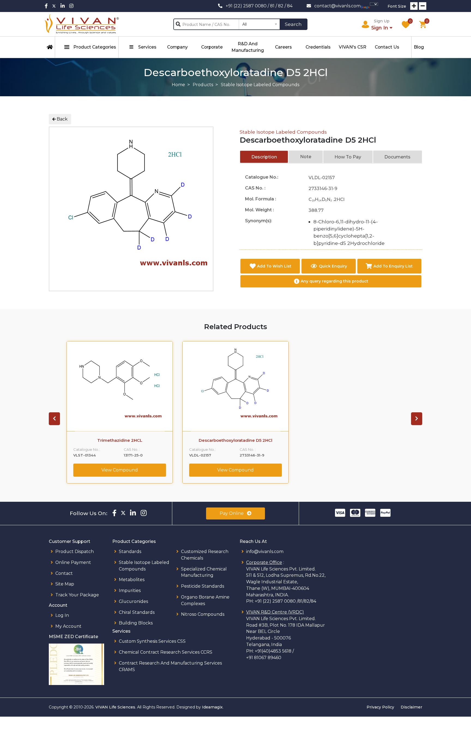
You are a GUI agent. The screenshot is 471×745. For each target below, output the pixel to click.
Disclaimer (411, 707)
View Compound (119, 470)
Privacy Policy (380, 707)
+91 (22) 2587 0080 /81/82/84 (285, 601)
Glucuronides (133, 601)
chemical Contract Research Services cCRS (165, 652)
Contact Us (387, 47)
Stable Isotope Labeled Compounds (283, 132)
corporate (212, 47)
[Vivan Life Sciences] (82, 24)
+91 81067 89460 (263, 657)
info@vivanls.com (264, 551)
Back (62, 119)
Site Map (64, 584)
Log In (62, 615)
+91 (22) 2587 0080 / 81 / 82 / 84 (259, 5)
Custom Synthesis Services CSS (152, 641)
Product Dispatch (74, 551)
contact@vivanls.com (337, 5)
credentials (318, 47)
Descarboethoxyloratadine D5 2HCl (235, 440)
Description (264, 157)
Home (178, 84)
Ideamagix (212, 707)
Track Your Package (77, 594)
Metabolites (131, 579)
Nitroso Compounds (202, 614)
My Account (68, 626)
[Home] (50, 47)
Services (147, 47)
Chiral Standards (137, 612)
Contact (64, 573)
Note (305, 156)
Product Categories (94, 47)
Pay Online (232, 513)
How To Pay (347, 157)
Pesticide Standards (202, 586)
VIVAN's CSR (352, 47)
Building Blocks (136, 623)
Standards (130, 551)
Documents (397, 157)
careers (283, 47)
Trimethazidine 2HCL (119, 440)
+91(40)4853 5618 (273, 651)
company (177, 47)
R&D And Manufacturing (247, 47)
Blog (419, 47)
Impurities (130, 590)
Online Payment (73, 562)
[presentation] (54, 418)
